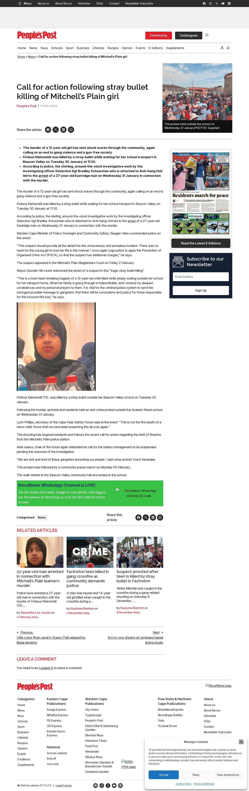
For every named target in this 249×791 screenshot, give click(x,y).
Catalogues (189, 35)
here (99, 492)
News (31, 56)
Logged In (46, 668)
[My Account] (222, 48)
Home (21, 56)
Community (158, 35)
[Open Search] (227, 47)
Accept (163, 774)
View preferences (228, 774)
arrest (132, 221)
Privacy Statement (204, 783)
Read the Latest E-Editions (201, 243)
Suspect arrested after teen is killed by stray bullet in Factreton (138, 576)
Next (156, 632)
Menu (28, 3)
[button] (241, 742)
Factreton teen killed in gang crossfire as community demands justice (88, 578)
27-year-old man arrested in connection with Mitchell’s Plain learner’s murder (40, 578)
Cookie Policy (184, 783)
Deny (196, 774)
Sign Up (201, 290)
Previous (26, 632)
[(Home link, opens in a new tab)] (35, 687)
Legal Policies (64, 785)
